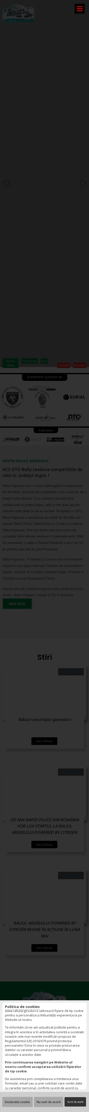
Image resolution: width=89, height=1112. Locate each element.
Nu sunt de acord (49, 1102)
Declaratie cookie (17, 1102)
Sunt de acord (75, 1102)
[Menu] (80, 9)
